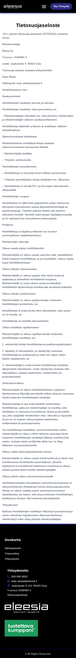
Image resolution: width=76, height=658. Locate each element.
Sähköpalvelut (13, 548)
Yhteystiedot (12, 558)
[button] (44, 6)
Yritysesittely (12, 553)
